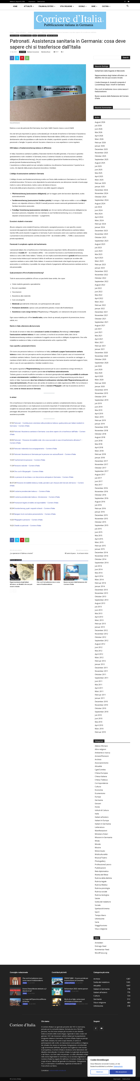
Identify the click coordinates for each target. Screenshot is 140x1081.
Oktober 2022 (100, 278)
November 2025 (101, 152)
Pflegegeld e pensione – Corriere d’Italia (28, 520)
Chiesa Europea (101, 773)
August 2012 (100, 644)
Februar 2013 (100, 623)
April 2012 (99, 654)
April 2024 (99, 217)
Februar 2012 (100, 661)
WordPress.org (101, 953)
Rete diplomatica (101, 871)
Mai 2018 (98, 444)
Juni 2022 (98, 291)
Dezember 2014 (101, 552)
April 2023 (99, 258)
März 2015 (99, 542)
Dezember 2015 (101, 515)
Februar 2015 (100, 545)
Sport (97, 912)
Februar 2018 (100, 454)
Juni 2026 (98, 129)
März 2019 (99, 417)
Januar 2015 (100, 549)
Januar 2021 (100, 349)
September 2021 (101, 322)
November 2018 (101, 430)
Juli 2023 (98, 247)
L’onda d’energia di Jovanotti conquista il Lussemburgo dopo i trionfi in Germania (110, 83)
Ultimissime (99, 919)
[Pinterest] (22, 58)
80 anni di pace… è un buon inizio (76, 553)
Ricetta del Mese (101, 874)
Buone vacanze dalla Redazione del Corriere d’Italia (112, 97)
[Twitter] (17, 58)
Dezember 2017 (101, 461)
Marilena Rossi (45, 52)
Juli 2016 (98, 505)
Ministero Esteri (101, 834)
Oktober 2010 (100, 708)
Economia (99, 790)
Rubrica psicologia (102, 888)
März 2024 (99, 220)
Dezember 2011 (101, 667)
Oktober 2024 (100, 197)
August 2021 (100, 325)
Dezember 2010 (101, 701)
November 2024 (101, 193)
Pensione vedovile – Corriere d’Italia (27, 466)
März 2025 (99, 180)
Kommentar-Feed (102, 949)
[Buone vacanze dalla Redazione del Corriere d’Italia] (76, 572)
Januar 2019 (100, 424)
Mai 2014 (98, 573)
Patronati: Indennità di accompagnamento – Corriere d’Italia (35, 449)
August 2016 (100, 501)
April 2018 (99, 447)
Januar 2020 (100, 386)
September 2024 (101, 200)
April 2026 (99, 136)
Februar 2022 (100, 305)
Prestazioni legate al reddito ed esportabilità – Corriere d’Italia (36, 503)
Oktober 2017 (100, 468)
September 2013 (101, 600)
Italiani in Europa (102, 820)
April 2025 (99, 176)
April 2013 (99, 617)
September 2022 (101, 281)
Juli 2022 (98, 288)
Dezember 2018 (101, 427)
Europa (98, 797)
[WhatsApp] (27, 58)
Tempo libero (100, 915)
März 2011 (99, 691)
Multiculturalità (101, 854)
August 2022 (100, 285)
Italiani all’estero (46, 6)
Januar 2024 (100, 227)
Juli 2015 (98, 529)
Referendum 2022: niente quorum (76, 989)
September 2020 (101, 363)
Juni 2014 (98, 569)
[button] (127, 6)
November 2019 (101, 393)
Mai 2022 (98, 295)
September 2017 (101, 471)
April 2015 (99, 539)
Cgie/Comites (100, 769)
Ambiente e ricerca (102, 752)
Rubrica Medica (101, 885)
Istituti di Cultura (102, 810)
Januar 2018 (100, 457)
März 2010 (99, 728)
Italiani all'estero (21, 32)
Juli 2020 (98, 366)
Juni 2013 (98, 610)
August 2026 (100, 122)
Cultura (105, 6)
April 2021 (99, 339)
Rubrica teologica (102, 895)
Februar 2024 (100, 224)
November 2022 (101, 274)
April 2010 (99, 725)
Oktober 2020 (100, 359)
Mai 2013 (98, 613)
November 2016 (101, 491)
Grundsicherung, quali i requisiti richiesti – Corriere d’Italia (34, 508)
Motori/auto (100, 851)
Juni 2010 (98, 718)
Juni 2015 (98, 532)
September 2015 (101, 525)
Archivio (98, 759)
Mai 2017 (98, 485)
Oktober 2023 (100, 237)
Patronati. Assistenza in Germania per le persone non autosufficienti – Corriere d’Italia (45, 454)
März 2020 (99, 379)
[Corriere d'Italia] (70, 20)
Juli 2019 (98, 403)
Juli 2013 (98, 606)
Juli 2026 (98, 125)
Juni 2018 (98, 440)
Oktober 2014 (100, 559)
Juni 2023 (98, 251)
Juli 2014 (98, 566)
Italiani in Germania (34, 32)
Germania (99, 800)
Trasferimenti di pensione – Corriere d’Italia (29, 460)
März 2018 (99, 451)
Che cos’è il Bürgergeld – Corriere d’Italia (28, 471)
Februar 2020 (100, 383)
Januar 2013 (100, 627)
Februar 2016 (100, 508)
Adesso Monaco (101, 746)
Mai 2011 (98, 684)
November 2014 (101, 556)
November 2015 (101, 518)
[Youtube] (128, 1)
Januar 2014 (100, 586)
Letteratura (99, 827)
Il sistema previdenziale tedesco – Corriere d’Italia (32, 491)
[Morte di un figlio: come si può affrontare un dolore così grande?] (57, 1002)
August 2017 (100, 474)
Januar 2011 (100, 698)
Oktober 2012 (100, 637)
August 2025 (100, 163)
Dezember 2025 (101, 149)
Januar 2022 (100, 308)
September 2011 (101, 678)
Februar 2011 (100, 695)
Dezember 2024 (101, 190)
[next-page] (14, 591)
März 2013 (99, 620)
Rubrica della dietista (103, 878)
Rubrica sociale (42, 35)
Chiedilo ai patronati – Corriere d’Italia (27, 526)
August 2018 (100, 437)
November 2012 (101, 634)
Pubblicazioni (100, 868)
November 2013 (101, 593)
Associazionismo (101, 763)
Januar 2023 (100, 268)
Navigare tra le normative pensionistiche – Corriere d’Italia (35, 514)
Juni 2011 (98, 681)
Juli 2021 (98, 329)
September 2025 (101, 159)
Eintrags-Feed (100, 946)
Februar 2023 (100, 264)
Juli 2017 (98, 478)
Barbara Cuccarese (33, 52)
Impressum (32, 1)
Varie (93, 6)
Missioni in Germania (103, 837)
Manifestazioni (101, 830)
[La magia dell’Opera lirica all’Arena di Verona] (15, 1002)
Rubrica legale (100, 881)
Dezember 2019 (101, 390)
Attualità (28, 6)
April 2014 (99, 576)
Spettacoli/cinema (102, 908)
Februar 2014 (100, 583)
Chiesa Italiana (101, 776)
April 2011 (99, 688)
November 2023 (101, 234)
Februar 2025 (100, 183)
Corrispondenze (101, 783)
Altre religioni (100, 749)
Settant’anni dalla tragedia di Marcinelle (110, 71)
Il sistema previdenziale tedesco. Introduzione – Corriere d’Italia (37, 497)
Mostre (98, 847)
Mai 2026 (98, 132)
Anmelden (99, 943)
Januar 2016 (100, 512)
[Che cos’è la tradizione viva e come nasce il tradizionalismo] (49, 572)
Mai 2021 (98, 335)
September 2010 (101, 712)
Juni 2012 (98, 647)
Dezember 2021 (101, 312)
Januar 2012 (100, 664)
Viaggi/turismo (101, 925)
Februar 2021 (100, 346)
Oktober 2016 (100, 495)
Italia (97, 813)
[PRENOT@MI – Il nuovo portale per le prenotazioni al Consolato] (57, 981)
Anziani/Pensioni (102, 756)
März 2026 (99, 139)
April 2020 (99, 376)
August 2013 (100, 603)
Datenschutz (118, 1066)
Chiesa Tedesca (101, 780)
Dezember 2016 (101, 488)
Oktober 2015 (100, 522)
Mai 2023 (98, 254)
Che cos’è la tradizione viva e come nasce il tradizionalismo (111, 90)
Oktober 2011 (100, 674)
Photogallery (100, 861)
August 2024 (100, 203)
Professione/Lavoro (103, 864)
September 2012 (101, 640)
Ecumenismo (100, 793)
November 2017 (101, 464)
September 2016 (101, 498)
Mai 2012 (98, 651)
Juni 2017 (98, 481)
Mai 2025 (98, 173)
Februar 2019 (100, 420)
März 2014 (99, 579)
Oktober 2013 (100, 596)
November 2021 (101, 315)
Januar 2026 (100, 146)
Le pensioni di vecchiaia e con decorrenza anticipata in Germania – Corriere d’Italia (43, 477)
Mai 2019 (98, 410)
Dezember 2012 (101, 630)
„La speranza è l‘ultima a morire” (21, 553)
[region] (112, 1066)
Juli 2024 (98, 207)
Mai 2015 (98, 535)
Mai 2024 (98, 213)
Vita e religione (66, 6)
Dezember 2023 (101, 230)
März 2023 (99, 261)
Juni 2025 (98, 169)
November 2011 (101, 671)
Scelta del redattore (52, 35)
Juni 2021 (98, 332)
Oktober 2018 (100, 434)
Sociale (82, 6)
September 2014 (101, 562)
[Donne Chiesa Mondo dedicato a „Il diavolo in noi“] (15, 991)
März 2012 (99, 657)
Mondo (98, 844)
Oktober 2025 (100, 156)
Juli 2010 (98, 715)
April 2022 (99, 298)
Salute (97, 898)
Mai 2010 (98, 722)
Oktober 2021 (100, 318)
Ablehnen (99, 1072)
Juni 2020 (98, 369)
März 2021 (99, 342)
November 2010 (101, 705)
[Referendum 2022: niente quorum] (57, 991)
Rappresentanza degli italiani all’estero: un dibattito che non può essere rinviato (21, 584)
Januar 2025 (100, 186)
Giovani (98, 803)
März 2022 (99, 302)
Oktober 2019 (100, 396)
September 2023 (101, 241)
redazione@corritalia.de (57, 1070)
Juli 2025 (98, 166)
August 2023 (100, 244)
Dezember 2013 (101, 590)
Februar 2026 (100, 142)
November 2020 (101, 356)
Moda (97, 841)
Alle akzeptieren (121, 1072)
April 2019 (99, 413)
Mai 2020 (98, 373)
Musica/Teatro (101, 858)
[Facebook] (125, 1)
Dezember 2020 (101, 352)
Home (15, 6)
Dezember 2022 (101, 271)
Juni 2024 (98, 210)
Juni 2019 (98, 407)
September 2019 (101, 400)
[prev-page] (11, 591)
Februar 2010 (100, 732)
